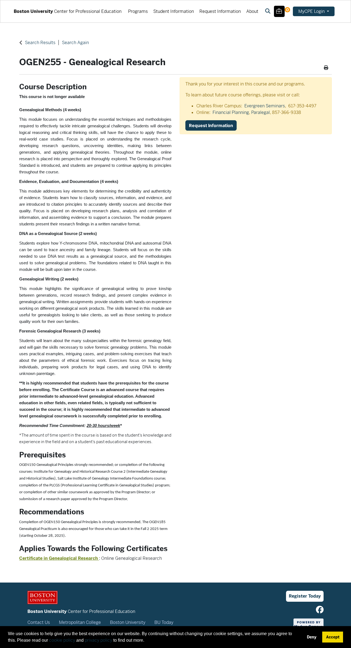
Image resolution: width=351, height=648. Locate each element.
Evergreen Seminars (264, 106)
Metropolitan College (80, 622)
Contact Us (38, 622)
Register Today (305, 596)
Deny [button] (311, 637)
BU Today (163, 622)
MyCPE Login (312, 11)
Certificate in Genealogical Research (59, 558)
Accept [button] (332, 637)
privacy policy (98, 640)
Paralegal (260, 112)
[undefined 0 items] (279, 12)
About (252, 11)
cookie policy (62, 640)
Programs (138, 11)
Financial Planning (231, 112)
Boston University (127, 622)
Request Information (220, 11)
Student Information (173, 11)
